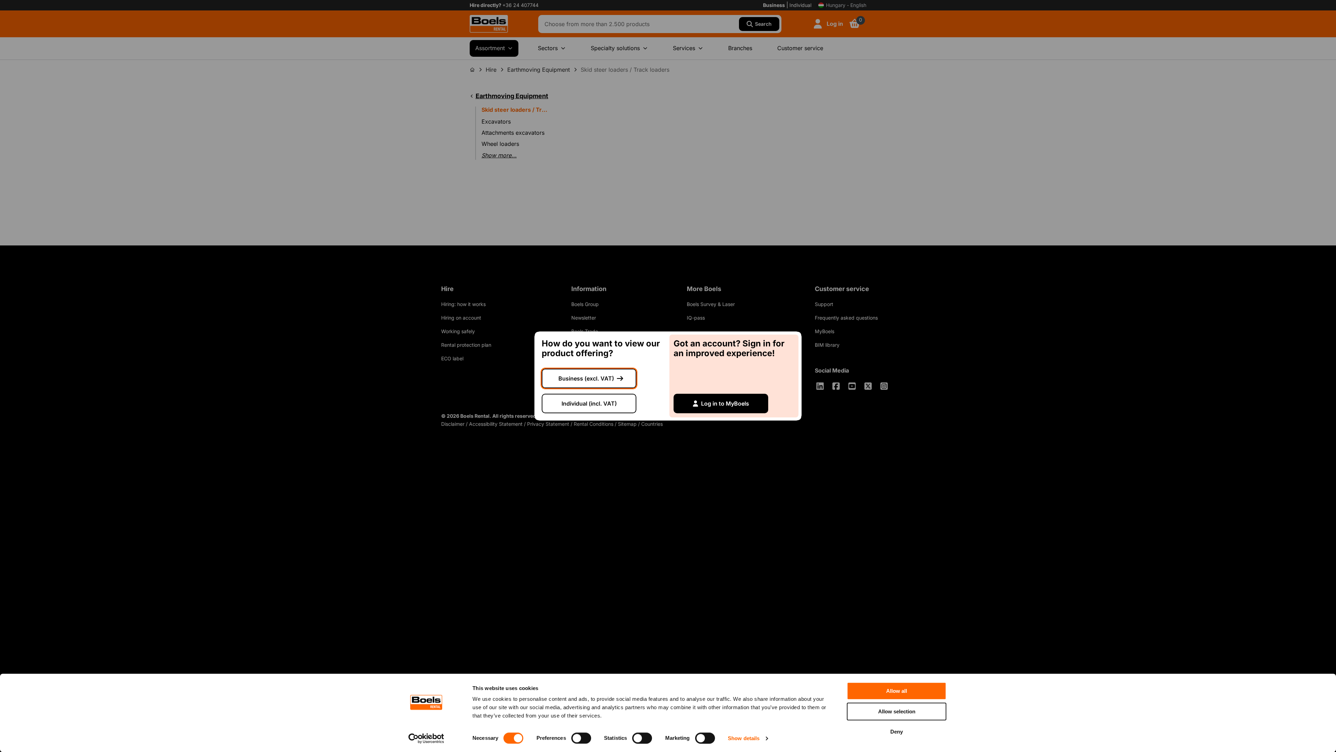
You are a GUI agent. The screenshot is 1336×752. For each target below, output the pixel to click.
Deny (896, 732)
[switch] (581, 738)
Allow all (896, 691)
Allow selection (896, 711)
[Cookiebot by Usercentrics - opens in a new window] (426, 738)
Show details (744, 738)
